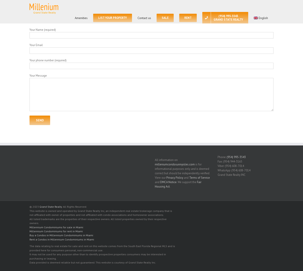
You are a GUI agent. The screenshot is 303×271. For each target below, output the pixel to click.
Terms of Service (199, 178)
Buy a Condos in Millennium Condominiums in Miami (61, 235)
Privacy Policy (174, 178)
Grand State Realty (50, 206)
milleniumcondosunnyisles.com (175, 164)
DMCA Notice (168, 182)
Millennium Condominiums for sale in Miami (56, 227)
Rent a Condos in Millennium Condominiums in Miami (62, 239)
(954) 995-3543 (236, 157)
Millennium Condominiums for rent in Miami (56, 231)
